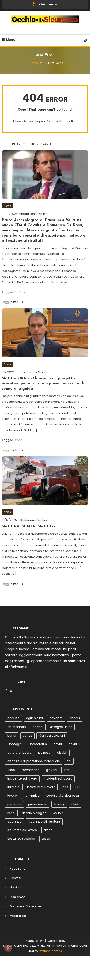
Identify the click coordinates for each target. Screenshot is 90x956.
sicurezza (14, 821)
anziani (38, 727)
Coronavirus (37, 744)
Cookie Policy (56, 940)
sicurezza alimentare (44, 821)
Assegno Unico (61, 727)
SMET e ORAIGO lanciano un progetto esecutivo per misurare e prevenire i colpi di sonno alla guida (43, 384)
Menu (10, 39)
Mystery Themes (50, 951)
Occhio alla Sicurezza (62, 795)
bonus (27, 735)
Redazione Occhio (34, 214)
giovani (51, 770)
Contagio (14, 744)
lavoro (12, 795)
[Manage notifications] (7, 948)
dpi (69, 761)
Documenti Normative (25, 906)
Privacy (59, 804)
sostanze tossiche (21, 838)
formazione (30, 770)
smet (18, 440)
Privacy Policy (34, 940)
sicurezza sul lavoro (22, 830)
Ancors (74, 718)
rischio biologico (34, 813)
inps (65, 787)
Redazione (17, 868)
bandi (11, 735)
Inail (67, 770)
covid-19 (75, 744)
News (7, 206)
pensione (14, 804)
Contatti (15, 878)
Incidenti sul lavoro (58, 778)
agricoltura (34, 718)
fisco (11, 770)
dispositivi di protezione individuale (33, 761)
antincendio (16, 727)
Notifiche (16, 887)
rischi (11, 813)
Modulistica (18, 916)
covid (58, 744)
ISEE (77, 787)
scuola (58, 813)
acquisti (13, 718)
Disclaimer (17, 897)
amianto (56, 718)
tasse (46, 838)
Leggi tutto (10, 302)
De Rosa (20, 292)
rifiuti (75, 804)
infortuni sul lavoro (41, 787)
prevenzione (37, 804)
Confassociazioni (52, 735)
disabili (62, 752)
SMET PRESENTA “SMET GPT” (30, 527)
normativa (32, 795)
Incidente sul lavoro (22, 778)
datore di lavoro (19, 752)
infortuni (13, 787)
